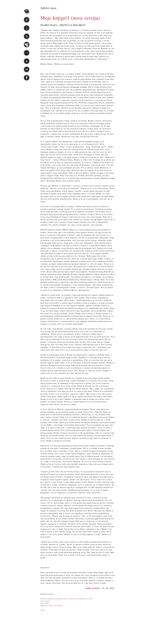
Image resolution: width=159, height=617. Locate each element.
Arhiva (43, 610)
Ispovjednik (45, 603)
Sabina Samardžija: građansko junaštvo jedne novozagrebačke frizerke (67, 599)
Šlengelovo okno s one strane (51, 605)
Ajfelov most (48, 8)
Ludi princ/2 (45, 601)
